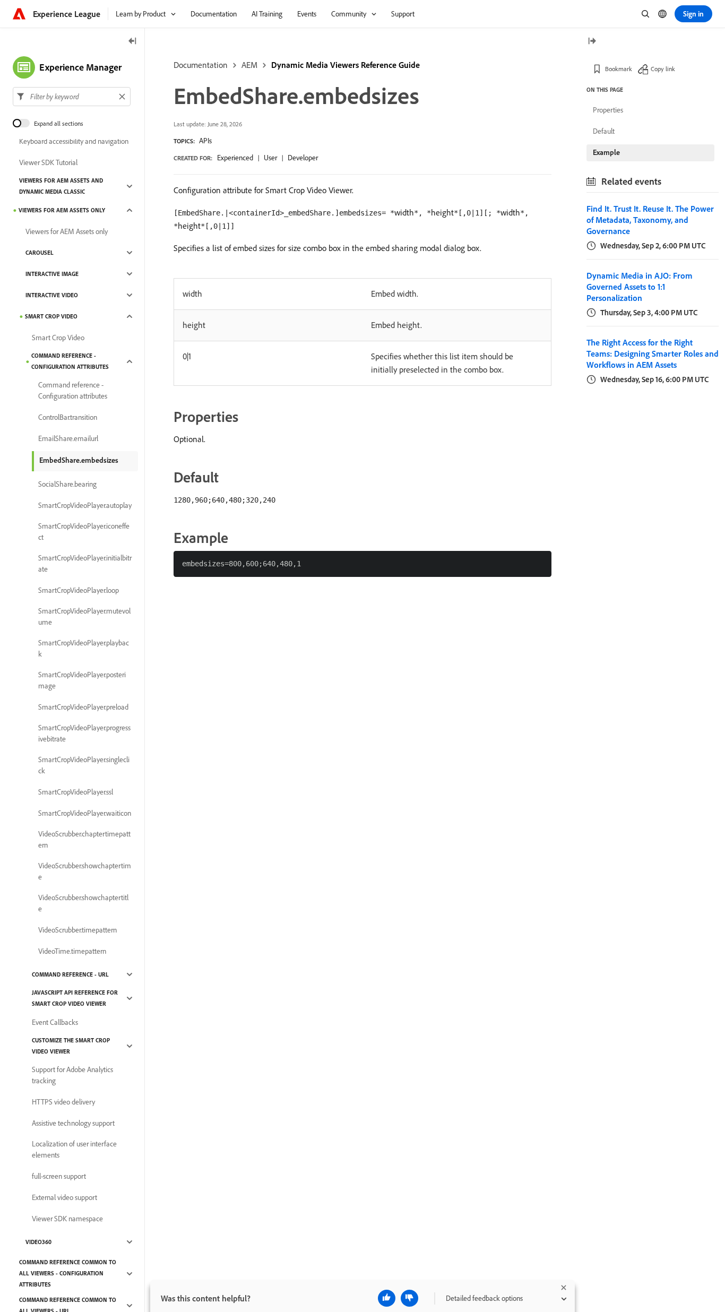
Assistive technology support (73, 1123)
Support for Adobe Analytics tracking (72, 1075)
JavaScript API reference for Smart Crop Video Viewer (75, 998)
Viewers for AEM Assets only (62, 210)
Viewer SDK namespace (67, 1218)
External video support (64, 1197)
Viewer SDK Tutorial (48, 162)
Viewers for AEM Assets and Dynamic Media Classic (61, 186)
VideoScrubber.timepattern (77, 930)
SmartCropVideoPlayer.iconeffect (84, 531)
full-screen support (59, 1176)
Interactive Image (52, 274)
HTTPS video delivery (63, 1102)
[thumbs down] (409, 1298)
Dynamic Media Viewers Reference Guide (345, 64)
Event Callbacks (55, 1022)
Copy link (663, 69)
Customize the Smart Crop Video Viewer (71, 1046)
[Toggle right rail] (591, 42)
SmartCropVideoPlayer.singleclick (84, 765)
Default (604, 131)
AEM (249, 64)
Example (606, 152)
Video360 (38, 1242)
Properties (608, 110)
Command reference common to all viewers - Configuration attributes (67, 1273)
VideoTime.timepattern (72, 951)
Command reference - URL (70, 974)
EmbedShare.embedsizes (78, 460)
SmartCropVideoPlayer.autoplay (85, 505)
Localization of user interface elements (74, 1149)
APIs (205, 140)
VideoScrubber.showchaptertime (84, 871)
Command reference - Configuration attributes (70, 361)
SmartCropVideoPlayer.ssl (75, 792)
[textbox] (72, 96)
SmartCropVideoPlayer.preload (83, 707)
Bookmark (618, 69)
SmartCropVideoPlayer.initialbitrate (85, 563)
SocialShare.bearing (67, 484)
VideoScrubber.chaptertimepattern (84, 839)
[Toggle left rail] (132, 42)
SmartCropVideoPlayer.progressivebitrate (84, 733)
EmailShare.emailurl (68, 438)
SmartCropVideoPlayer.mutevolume (84, 616)
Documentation (201, 64)
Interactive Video (51, 295)
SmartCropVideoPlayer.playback (83, 648)
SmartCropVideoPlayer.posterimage (82, 680)
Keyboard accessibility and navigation (73, 141)
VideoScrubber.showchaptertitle (83, 903)
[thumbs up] (386, 1298)
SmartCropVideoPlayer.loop (78, 590)
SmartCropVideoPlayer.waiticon (84, 813)
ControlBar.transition (67, 417)
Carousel (39, 252)
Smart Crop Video (51, 316)
